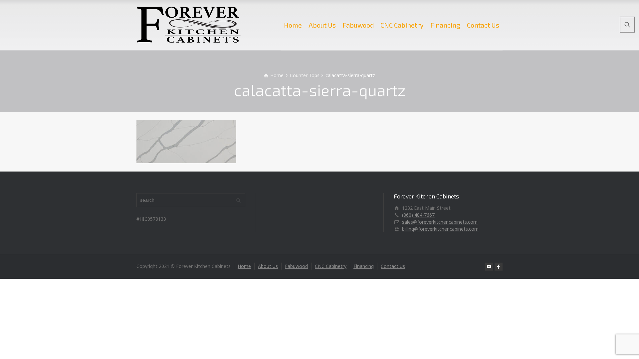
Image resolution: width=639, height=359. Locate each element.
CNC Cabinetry (402, 25)
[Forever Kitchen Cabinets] (188, 25)
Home (293, 25)
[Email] (489, 267)
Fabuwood (358, 25)
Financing (445, 25)
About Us (322, 25)
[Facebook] (499, 267)
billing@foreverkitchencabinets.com (440, 229)
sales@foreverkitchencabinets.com (440, 222)
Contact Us (483, 25)
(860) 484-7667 (418, 215)
